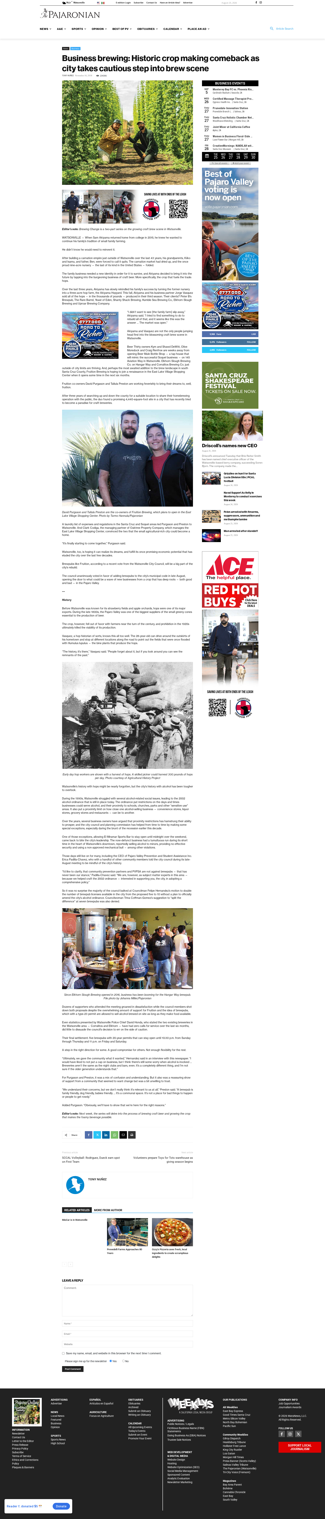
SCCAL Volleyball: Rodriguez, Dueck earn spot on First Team (91, 1159)
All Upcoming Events (140, 1427)
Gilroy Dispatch (232, 1438)
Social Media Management (182, 1470)
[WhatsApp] (114, 1135)
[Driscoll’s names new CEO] (232, 426)
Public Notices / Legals (180, 1423)
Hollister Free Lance (234, 1445)
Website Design (176, 1459)
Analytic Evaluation (178, 1478)
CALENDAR (135, 1423)
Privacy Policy (20, 1448)
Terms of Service (21, 1456)
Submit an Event (137, 1434)
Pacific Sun (229, 1426)
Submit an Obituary (139, 1410)
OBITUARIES (135, 1399)
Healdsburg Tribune (234, 1442)
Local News (57, 1415)
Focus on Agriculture (102, 1415)
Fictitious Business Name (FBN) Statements (185, 1430)
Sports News (58, 1439)
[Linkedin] (106, 1135)
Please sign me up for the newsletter (86, 1361)
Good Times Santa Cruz (236, 1414)
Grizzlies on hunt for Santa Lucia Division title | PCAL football (240, 477)
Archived (133, 1407)
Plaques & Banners (23, 1467)
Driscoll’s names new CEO (229, 446)
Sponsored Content (178, 1474)
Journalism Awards (290, 1407)
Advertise (56, 1403)
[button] (280, 28)
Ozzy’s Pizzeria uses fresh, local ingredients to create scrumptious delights (170, 1253)
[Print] (132, 1135)
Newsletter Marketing (179, 1482)
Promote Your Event (140, 1438)
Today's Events (136, 1430)
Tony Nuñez (68, 75)
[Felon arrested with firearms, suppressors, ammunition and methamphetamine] (211, 516)
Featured (56, 1419)
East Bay (228, 1495)
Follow (251, 342)
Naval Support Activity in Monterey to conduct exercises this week (243, 496)
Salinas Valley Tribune (235, 1464)
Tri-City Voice (230, 1472)
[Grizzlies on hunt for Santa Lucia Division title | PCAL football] (211, 478)
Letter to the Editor (23, 1441)
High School (58, 1443)
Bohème (227, 1488)
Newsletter (18, 1433)
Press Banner (230, 1460)
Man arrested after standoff (241, 531)
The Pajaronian (232, 1468)
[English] (99, 3)
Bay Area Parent (232, 1484)
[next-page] (70, 1264)
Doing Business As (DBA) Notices (186, 1435)
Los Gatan (229, 1453)
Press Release (20, 1444)
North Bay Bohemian (235, 1422)
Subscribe (18, 1452)
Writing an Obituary (139, 1414)
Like (253, 334)
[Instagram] (260, 3)
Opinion (55, 1427)
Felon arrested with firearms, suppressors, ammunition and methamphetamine (242, 515)
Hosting (172, 1463)
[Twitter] (97, 1135)
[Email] (123, 1135)
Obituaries (134, 1403)
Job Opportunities (289, 1403)
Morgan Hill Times (233, 1457)
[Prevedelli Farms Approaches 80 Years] (127, 1232)
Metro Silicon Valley (234, 1418)
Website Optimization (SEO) (183, 1467)
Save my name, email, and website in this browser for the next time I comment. (113, 1353)
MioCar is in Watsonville (74, 1219)
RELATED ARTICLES (77, 1210)
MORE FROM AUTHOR (108, 1210)
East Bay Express (233, 1410)
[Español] (103, 3)
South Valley (230, 1499)
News (65, 48)
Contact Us (18, 1437)
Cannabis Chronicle (234, 1492)
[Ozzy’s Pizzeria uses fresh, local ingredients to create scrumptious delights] (172, 1232)
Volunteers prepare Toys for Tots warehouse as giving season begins (163, 1159)
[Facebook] (256, 3)
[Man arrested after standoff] (211, 535)
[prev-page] (64, 1264)
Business (75, 48)
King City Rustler (232, 1449)
